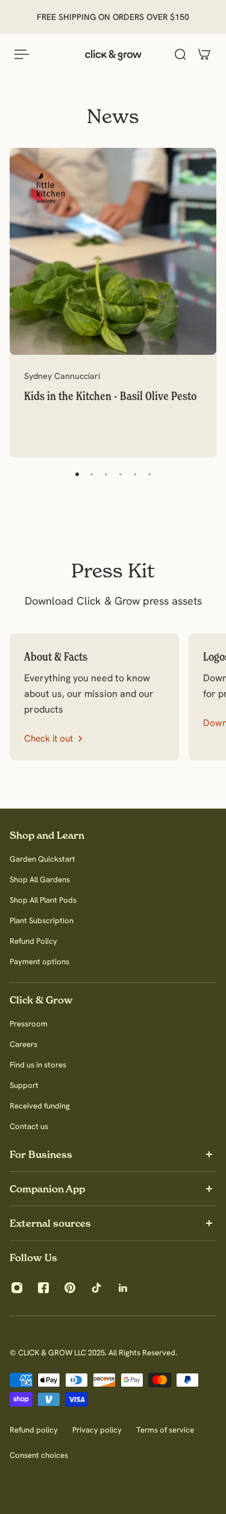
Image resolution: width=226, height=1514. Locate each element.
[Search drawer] (180, 54)
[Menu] (22, 54)
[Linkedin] (123, 1287)
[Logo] (113, 54)
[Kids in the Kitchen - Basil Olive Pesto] (113, 302)
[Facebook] (43, 1287)
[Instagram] (17, 1287)
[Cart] (204, 54)
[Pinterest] (70, 1287)
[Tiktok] (96, 1287)
